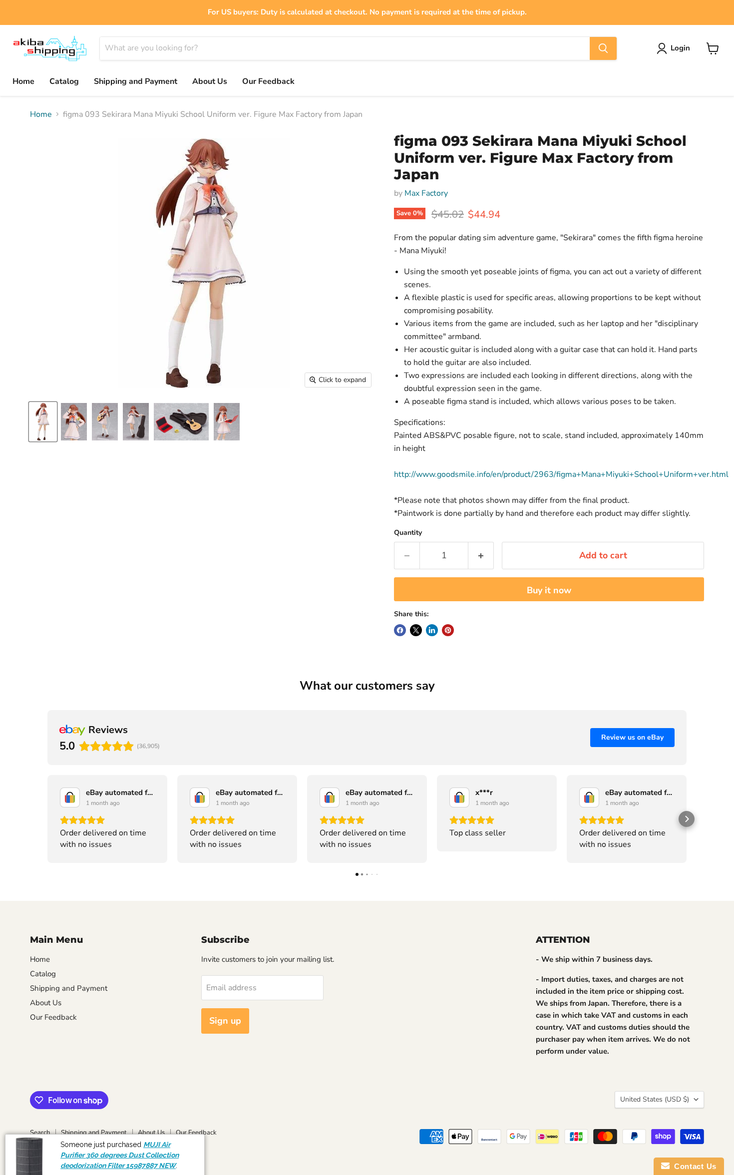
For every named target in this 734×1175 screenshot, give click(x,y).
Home (23, 81)
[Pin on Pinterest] (448, 630)
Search (40, 1132)
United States (654, 1099)
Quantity (408, 533)
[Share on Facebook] (400, 630)
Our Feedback (268, 81)
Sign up (225, 1021)
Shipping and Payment (135, 81)
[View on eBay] (70, 797)
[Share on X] (416, 630)
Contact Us (693, 1166)
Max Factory (426, 193)
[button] (47, 819)
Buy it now (549, 590)
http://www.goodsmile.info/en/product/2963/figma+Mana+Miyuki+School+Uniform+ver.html (561, 474)
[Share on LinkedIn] (432, 630)
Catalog (64, 81)
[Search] (603, 48)
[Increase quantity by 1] (481, 555)
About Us (209, 81)
